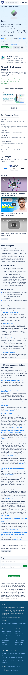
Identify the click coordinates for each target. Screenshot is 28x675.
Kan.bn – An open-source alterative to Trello (12, 380)
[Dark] (22, 168)
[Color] (5, 168)
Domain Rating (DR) (8, 323)
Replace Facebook (19, 633)
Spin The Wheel (14, 670)
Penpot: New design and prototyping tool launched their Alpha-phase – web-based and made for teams (14, 520)
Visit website (5, 47)
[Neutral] (14, 168)
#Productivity (4, 81)
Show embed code (14, 169)
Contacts (14, 623)
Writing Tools (21, 659)
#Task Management (18, 78)
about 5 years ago (11, 455)
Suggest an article (6, 551)
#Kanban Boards (5, 83)
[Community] (23, 2)
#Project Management (6, 78)
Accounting (4, 659)
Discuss (20, 623)
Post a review (22, 38)
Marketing (20, 657)
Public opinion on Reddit (9, 352)
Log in (2, 564)
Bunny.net (13, 669)
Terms (18, 666)
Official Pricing (14, 44)
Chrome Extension (6, 635)
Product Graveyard (19, 640)
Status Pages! (5, 638)
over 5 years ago (9, 485)
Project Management (7, 660)
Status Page (16, 47)
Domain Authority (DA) (8, 337)
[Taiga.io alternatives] (14, 13)
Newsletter (4, 644)
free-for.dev (4, 405)
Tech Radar (17, 631)
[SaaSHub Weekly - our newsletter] (20, 2)
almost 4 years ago (9, 410)
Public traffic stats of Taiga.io (10, 312)
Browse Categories (6, 631)
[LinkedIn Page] (22, 47)
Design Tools (22, 653)
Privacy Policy (11, 666)
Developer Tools (13, 653)
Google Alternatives (19, 635)
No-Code (6, 653)
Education (4, 662)
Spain (11, 35)
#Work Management (14, 81)
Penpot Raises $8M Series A (8, 413)
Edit (3, 38)
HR (16, 659)
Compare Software (6, 633)
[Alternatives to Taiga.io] (10, 47)
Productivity (14, 657)
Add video (4, 238)
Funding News (5, 640)
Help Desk (7, 657)
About (24, 623)
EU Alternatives (18, 648)
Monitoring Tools (17, 660)
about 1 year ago (13, 386)
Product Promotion (6, 623)
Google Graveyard (19, 642)
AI (2, 653)
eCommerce (11, 659)
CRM (3, 657)
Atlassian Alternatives (20, 638)
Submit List (4, 642)
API (2, 625)
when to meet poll (12, 672)
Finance (24, 660)
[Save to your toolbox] (14, 18)
